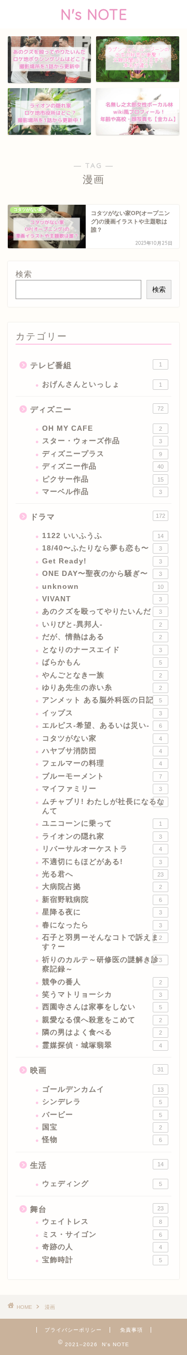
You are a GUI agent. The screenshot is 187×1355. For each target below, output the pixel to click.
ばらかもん (102, 662)
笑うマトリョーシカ (102, 994)
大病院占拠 (102, 887)
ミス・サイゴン (102, 1234)
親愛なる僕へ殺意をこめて (102, 1020)
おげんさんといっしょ (102, 384)
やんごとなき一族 (102, 675)
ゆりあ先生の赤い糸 (102, 687)
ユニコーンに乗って (102, 823)
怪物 (102, 1140)
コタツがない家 (102, 738)
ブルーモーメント (102, 776)
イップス (102, 713)
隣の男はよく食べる (102, 1032)
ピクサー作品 (103, 479)
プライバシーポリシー (73, 1330)
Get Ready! (102, 561)
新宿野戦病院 (102, 900)
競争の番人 (102, 982)
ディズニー (97, 409)
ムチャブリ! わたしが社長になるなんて (103, 806)
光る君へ (103, 874)
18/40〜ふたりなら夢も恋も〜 (102, 548)
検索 (24, 274)
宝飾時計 (102, 1260)
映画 (97, 1070)
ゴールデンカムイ (103, 1089)
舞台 (97, 1209)
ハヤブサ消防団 (102, 751)
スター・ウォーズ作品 (102, 441)
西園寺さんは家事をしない (102, 1007)
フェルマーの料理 (102, 763)
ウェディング (102, 1184)
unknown (103, 586)
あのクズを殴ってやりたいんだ (102, 611)
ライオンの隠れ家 (102, 836)
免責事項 (131, 1330)
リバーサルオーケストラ (102, 849)
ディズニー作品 (103, 466)
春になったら (102, 925)
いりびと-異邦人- (102, 624)
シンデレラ (102, 1102)
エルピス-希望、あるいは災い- (102, 725)
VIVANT (102, 599)
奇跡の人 (102, 1247)
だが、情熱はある (102, 637)
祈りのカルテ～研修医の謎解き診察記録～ (102, 964)
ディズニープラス (102, 454)
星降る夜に (102, 912)
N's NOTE (93, 14)
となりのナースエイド (102, 650)
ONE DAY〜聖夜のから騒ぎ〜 (102, 573)
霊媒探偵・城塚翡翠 (102, 1045)
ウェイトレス (102, 1221)
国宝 (102, 1127)
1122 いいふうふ (103, 536)
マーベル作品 (102, 492)
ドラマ (97, 516)
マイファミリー (102, 789)
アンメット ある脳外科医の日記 (102, 700)
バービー (102, 1115)
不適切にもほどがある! (102, 862)
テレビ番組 (96, 365)
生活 (97, 1165)
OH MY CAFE (102, 428)
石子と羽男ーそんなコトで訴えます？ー (102, 942)
